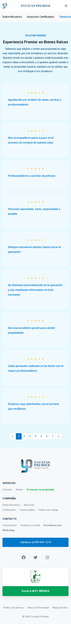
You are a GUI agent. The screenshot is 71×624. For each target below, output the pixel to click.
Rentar (19, 489)
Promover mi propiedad (40, 489)
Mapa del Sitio (60, 607)
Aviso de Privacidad (38, 607)
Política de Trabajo (48, 509)
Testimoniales (27, 509)
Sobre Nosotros (12, 16)
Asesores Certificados (40, 16)
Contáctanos (9, 525)
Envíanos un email (30, 525)
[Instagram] (47, 557)
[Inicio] (5, 6)
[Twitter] (35, 557)
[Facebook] (24, 557)
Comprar (7, 489)
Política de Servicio (13, 607)
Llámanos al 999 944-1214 (35, 542)
